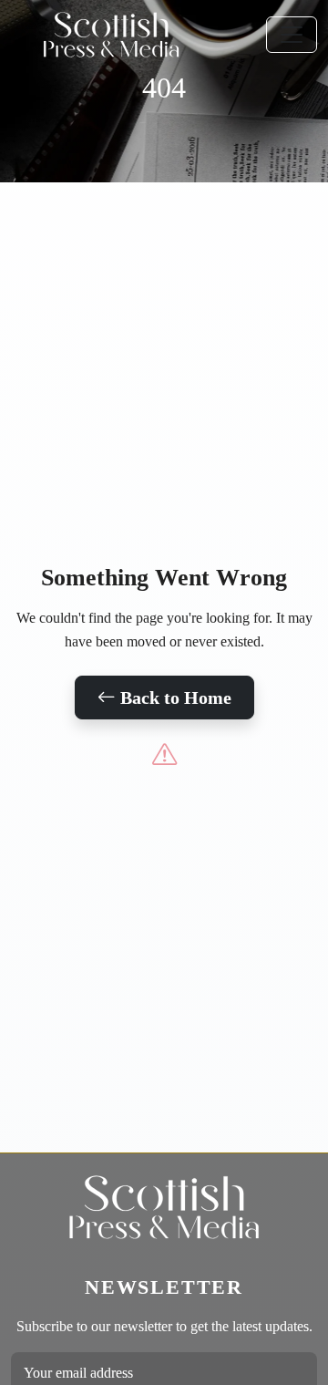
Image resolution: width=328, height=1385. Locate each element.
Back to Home (173, 697)
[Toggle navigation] (291, 34)
